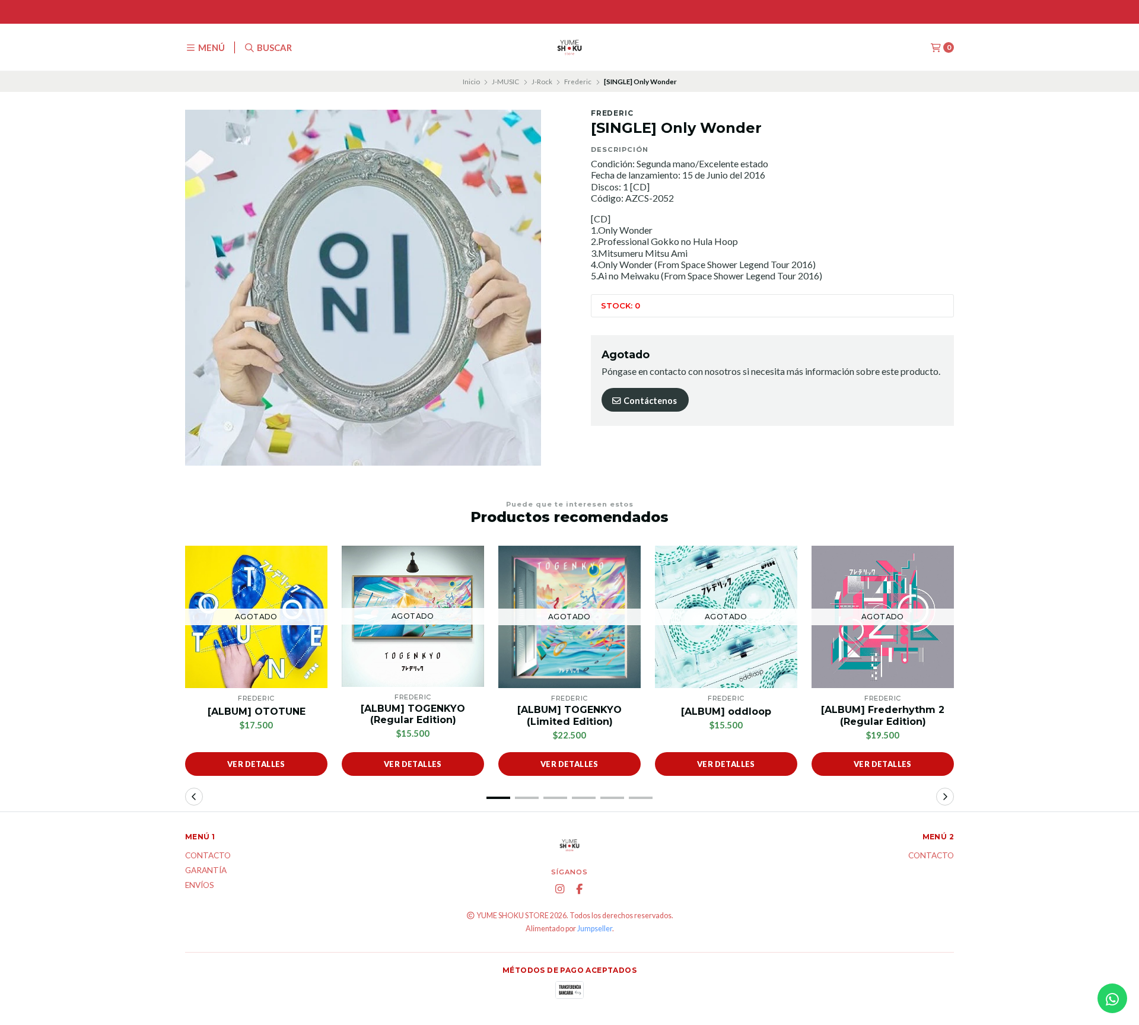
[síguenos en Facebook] (579, 889)
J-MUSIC (505, 81)
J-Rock (542, 81)
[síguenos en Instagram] (560, 889)
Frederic (577, 81)
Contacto (208, 856)
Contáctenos (649, 401)
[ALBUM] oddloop (726, 711)
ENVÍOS (199, 885)
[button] (498, 798)
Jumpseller (594, 928)
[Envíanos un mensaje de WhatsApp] (1112, 998)
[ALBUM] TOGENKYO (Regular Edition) (413, 714)
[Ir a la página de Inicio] (569, 47)
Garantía (206, 871)
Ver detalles (256, 764)
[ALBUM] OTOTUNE (257, 711)
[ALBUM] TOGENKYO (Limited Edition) (569, 715)
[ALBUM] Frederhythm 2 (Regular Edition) (882, 715)
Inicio (471, 81)
